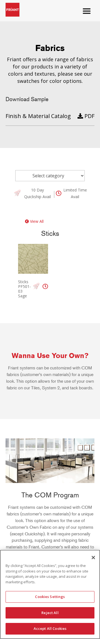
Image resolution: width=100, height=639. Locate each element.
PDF (88, 116)
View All (36, 221)
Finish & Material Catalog (38, 116)
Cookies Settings (50, 596)
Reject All (49, 612)
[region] (50, 594)
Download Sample (27, 99)
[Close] (93, 557)
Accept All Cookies (50, 628)
